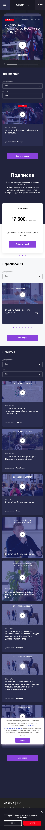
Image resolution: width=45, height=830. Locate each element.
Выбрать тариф (22, 244)
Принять (22, 740)
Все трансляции (22, 156)
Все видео (22, 338)
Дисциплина (7, 81)
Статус (5, 91)
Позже (12, 823)
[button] (19, 255)
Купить (32, 823)
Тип (3, 370)
